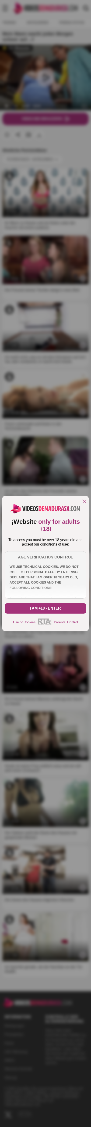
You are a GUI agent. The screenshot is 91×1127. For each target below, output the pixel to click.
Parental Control (66, 622)
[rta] (45, 624)
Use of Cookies (24, 622)
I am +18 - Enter (45, 608)
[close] (84, 501)
